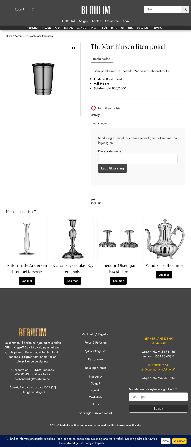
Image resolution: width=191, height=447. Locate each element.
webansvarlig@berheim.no (32, 379)
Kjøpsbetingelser (96, 351)
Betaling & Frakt (95, 367)
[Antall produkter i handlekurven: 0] (33, 9)
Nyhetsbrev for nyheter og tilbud (151, 389)
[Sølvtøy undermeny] (149, 28)
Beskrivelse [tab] (101, 59)
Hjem (9, 36)
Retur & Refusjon (95, 342)
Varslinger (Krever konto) (95, 413)
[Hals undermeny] (97, 28)
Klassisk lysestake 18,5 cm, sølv (72, 268)
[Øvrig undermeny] (164, 28)
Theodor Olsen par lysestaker (118, 268)
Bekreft (158, 408)
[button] (74, 48)
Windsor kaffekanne (164, 265)
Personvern (95, 359)
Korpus (19, 36)
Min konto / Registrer (96, 334)
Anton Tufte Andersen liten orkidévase (27, 268)
